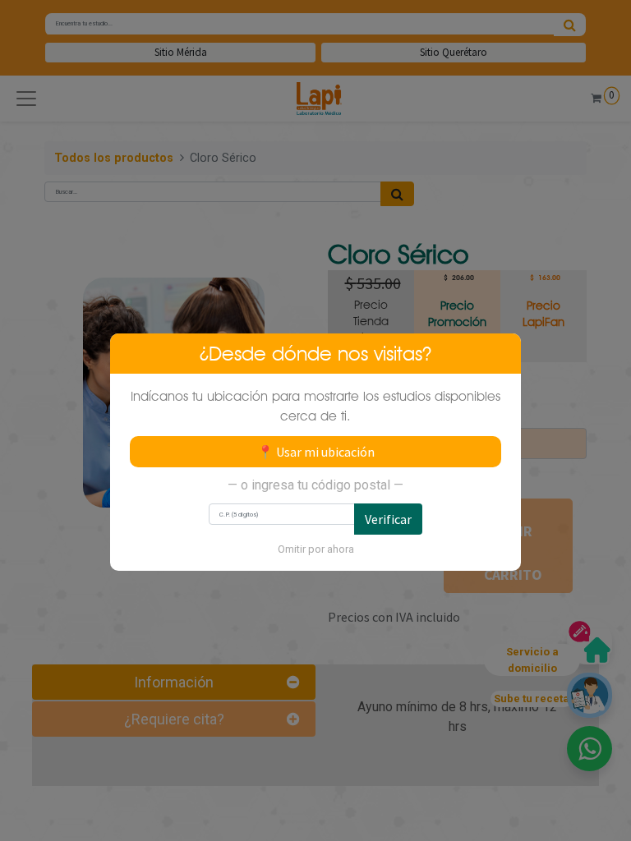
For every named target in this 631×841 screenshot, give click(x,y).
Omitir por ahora (316, 549)
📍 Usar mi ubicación (316, 451)
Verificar (388, 519)
